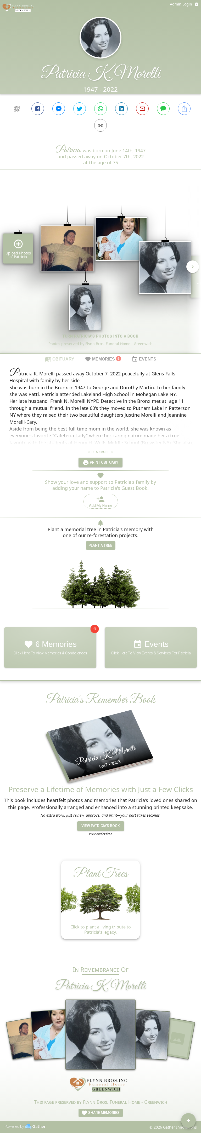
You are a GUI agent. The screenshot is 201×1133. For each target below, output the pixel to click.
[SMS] (163, 108)
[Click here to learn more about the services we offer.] (100, 1086)
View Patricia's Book (100, 826)
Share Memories (103, 1113)
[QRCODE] (16, 108)
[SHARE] (184, 108)
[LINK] (100, 125)
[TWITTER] (79, 108)
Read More (100, 452)
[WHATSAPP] (100, 108)
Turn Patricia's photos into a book (100, 336)
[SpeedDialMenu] (188, 1120)
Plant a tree (100, 545)
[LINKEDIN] (121, 108)
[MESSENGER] (58, 108)
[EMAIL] (142, 108)
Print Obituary (103, 462)
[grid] (100, 270)
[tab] (59, 359)
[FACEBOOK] (37, 108)
